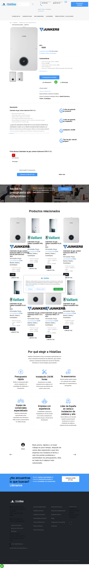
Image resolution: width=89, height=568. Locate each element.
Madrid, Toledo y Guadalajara (45, 1)
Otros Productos (38, 530)
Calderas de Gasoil (39, 514)
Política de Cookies (30, 285)
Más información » (43, 71)
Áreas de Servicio (56, 507)
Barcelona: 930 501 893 (17, 528)
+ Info (12, 274)
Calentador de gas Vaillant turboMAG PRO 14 (70, 305)
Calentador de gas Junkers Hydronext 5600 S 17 (54, 313)
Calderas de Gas (38, 511)
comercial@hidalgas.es (17, 544)
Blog (52, 518)
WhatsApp (13, 531)
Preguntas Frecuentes (58, 522)
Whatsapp (65, 82)
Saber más (62, 174)
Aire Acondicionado (39, 507)
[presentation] (11, 49)
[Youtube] (70, 523)
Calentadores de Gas (39, 518)
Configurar (30, 289)
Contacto (54, 526)
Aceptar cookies (58, 289)
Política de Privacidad (46, 560)
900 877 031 (15, 277)
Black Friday (77, 560)
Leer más (11, 133)
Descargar (15, 161)
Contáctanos (65, 189)
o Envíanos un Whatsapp (58, 1)
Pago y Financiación (67, 560)
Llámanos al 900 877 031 (27, 174)
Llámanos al (45, 91)
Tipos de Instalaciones (58, 511)
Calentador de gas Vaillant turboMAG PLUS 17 (53, 243)
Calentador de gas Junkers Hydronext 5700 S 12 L (36, 313)
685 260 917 (57, 3)
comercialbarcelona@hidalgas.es (18, 548)
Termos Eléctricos (39, 522)
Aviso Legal (41, 560)
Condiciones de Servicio (60, 560)
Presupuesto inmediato (79, 4)
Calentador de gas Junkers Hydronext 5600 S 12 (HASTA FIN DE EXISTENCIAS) (19, 252)
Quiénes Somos (56, 514)
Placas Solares (38, 526)
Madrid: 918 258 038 (16, 525)
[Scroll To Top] (86, 566)
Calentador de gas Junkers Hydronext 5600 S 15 (72, 252)
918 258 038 (44, 3)
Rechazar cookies (40, 289)
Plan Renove (73, 560)
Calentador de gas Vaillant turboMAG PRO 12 (35, 243)
